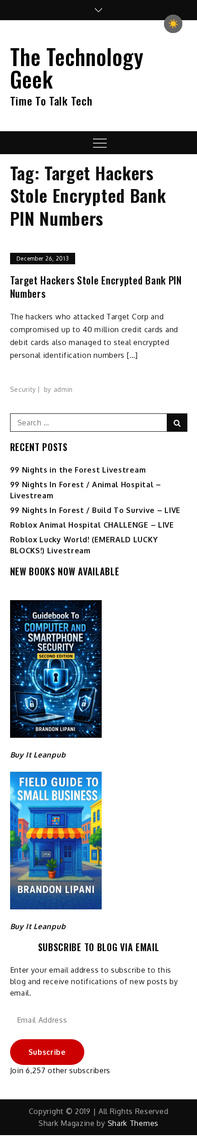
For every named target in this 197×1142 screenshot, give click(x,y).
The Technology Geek (77, 67)
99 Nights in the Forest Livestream (78, 469)
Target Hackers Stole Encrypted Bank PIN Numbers (96, 286)
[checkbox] (173, 24)
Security (23, 389)
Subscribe (47, 1052)
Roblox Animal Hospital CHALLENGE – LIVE (92, 524)
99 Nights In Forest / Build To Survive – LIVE (95, 510)
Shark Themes (133, 1123)
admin (63, 389)
